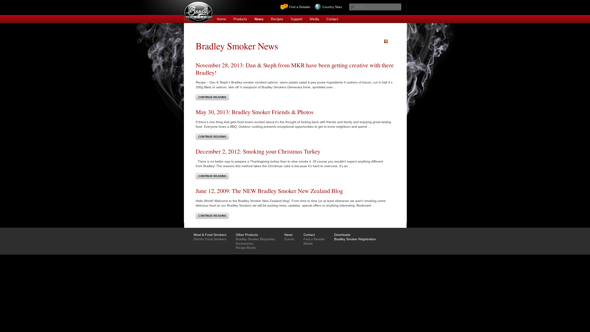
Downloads (342, 235)
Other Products (247, 235)
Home (221, 19)
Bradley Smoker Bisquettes (255, 239)
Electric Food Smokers (210, 239)
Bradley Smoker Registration (355, 239)
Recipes (277, 19)
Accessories (244, 243)
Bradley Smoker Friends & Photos (272, 112)
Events (289, 239)
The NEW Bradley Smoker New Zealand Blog (287, 191)
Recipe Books (246, 247)
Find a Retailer (299, 7)
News (258, 19)
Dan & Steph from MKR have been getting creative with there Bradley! (295, 68)
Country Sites (332, 7)
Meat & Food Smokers (210, 235)
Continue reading (212, 97)
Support (296, 19)
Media (314, 19)
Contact (332, 19)
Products (240, 19)
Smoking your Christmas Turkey (281, 151)
